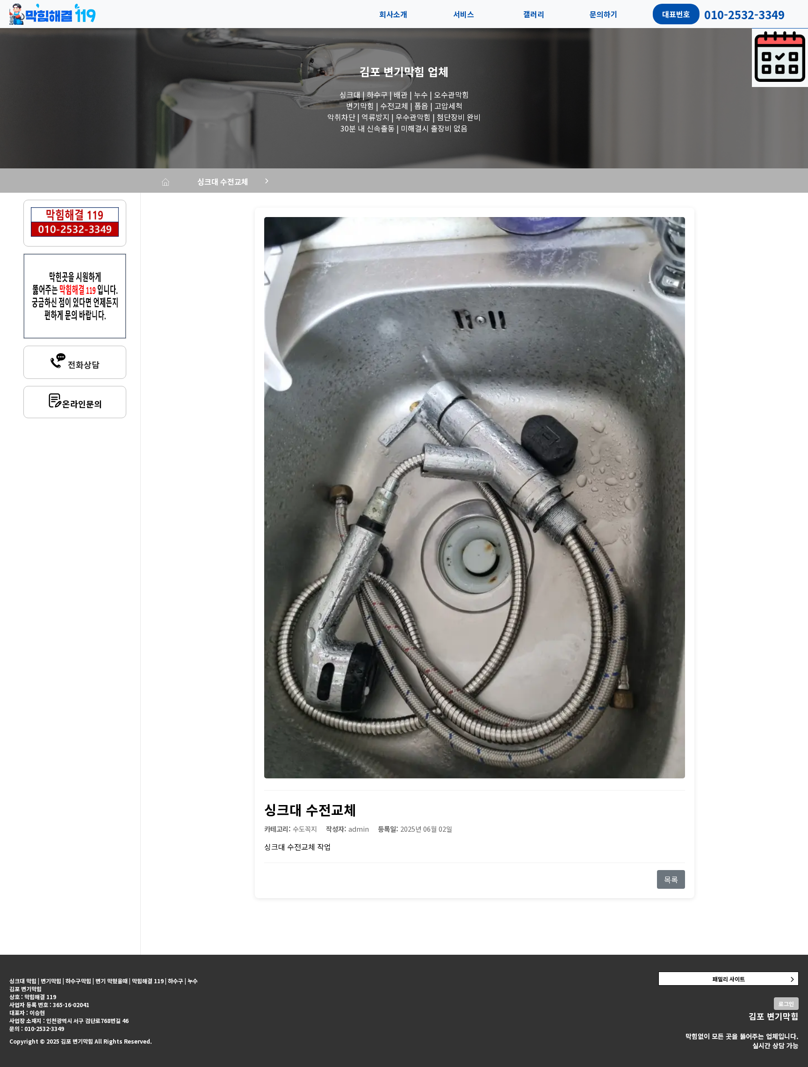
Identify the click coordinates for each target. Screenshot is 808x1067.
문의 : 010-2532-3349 (36, 1028)
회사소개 (393, 14)
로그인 (786, 1004)
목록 (671, 879)
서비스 (463, 14)
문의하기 (604, 14)
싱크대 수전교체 (222, 181)
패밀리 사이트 (729, 979)
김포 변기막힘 (392, 71)
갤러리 (533, 14)
